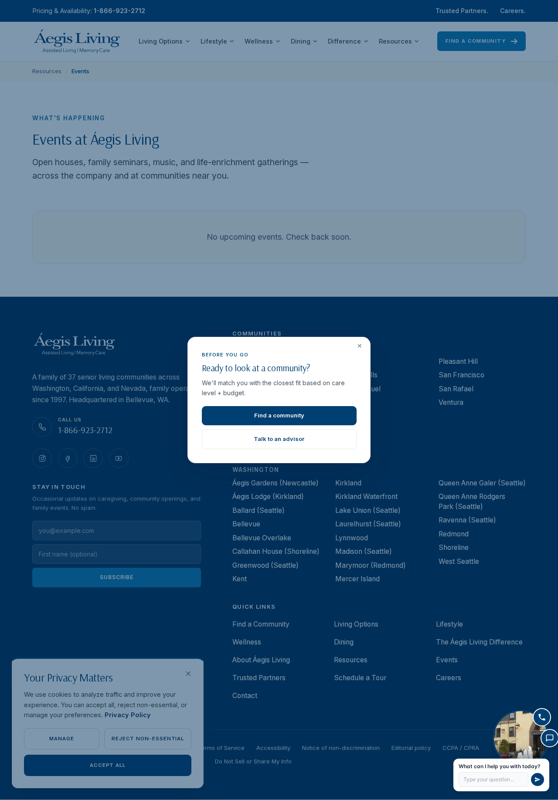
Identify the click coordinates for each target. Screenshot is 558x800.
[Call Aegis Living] (542, 717)
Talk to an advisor (279, 438)
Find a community (279, 415)
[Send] (537, 779)
